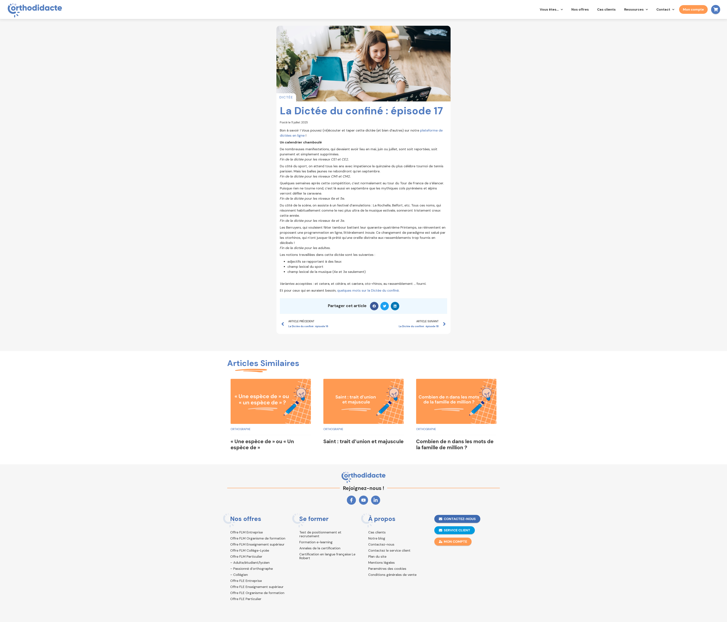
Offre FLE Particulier (245, 599)
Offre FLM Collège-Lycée (249, 550)
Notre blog (376, 538)
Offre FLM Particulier (246, 556)
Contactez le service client (389, 550)
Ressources (634, 9)
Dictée (286, 97)
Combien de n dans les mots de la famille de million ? (455, 444)
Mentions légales (381, 562)
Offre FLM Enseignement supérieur (257, 544)
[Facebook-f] (351, 500)
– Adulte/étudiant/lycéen (250, 562)
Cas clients (606, 9)
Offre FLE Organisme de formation (257, 593)
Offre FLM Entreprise (246, 532)
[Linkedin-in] (375, 500)
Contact (663, 9)
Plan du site (377, 556)
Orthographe (240, 429)
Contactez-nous (381, 544)
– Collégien (239, 574)
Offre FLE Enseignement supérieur (257, 587)
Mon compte (693, 9)
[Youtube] (363, 500)
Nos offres (580, 9)
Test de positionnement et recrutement (320, 534)
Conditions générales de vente (392, 574)
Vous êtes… (549, 9)
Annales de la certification (319, 548)
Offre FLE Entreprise (246, 580)
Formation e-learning (316, 542)
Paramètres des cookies (387, 568)
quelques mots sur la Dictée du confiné (368, 290)
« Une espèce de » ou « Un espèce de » (262, 444)
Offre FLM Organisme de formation (257, 538)
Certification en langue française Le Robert (327, 556)
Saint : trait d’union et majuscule (363, 441)
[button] (374, 306)
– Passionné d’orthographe (251, 568)
